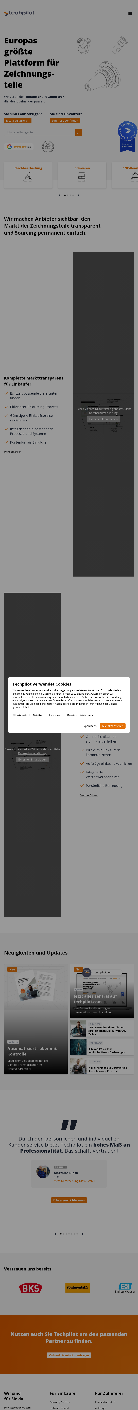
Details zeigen (86, 715)
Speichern (90, 726)
